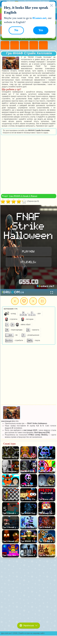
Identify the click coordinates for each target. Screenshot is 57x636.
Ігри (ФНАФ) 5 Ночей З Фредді (23, 196)
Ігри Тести (43, 45)
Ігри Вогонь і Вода (24, 45)
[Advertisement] (28, 164)
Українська (28, 625)
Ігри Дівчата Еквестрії (14, 45)
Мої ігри (24, 301)
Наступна (33, 301)
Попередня (15, 301)
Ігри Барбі (33, 45)
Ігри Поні (5, 45)
